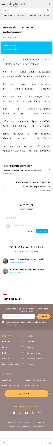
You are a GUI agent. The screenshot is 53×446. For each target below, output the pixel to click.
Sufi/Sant (6, 341)
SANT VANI (19, 16)
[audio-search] (48, 10)
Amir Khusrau (10, 37)
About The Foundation (35, 380)
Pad (4, 353)
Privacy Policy (11, 324)
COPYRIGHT (40, 423)
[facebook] (14, 412)
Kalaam (5, 358)
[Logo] (12, 4)
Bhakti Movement (10, 385)
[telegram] (39, 412)
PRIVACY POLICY (14, 423)
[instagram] (33, 412)
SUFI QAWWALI (31, 16)
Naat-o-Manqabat (10, 364)
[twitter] (20, 412)
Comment (42, 231)
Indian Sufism (31, 385)
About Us (6, 380)
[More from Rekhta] (49, 4)
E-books (30, 341)
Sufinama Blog (33, 353)
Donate (30, 364)
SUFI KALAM (43, 16)
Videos (29, 347)
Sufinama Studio (34, 358)
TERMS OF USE (28, 423)
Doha (4, 347)
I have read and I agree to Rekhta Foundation (26, 323)
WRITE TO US (29, 393)
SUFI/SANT (8, 16)
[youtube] (26, 412)
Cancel (31, 231)
